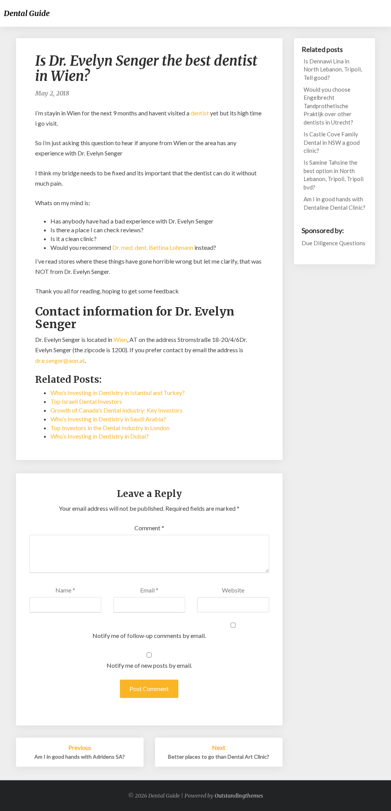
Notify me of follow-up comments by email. (149, 635)
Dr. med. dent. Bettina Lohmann (152, 247)
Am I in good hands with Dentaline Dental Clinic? (334, 203)
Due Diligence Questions (333, 243)
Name (65, 590)
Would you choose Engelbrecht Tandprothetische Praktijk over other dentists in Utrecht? (328, 106)
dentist (200, 113)
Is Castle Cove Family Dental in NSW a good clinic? (332, 142)
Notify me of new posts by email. (149, 665)
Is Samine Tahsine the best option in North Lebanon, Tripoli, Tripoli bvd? (334, 174)
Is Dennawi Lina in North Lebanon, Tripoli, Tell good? (333, 69)
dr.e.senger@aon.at (60, 360)
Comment (149, 527)
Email (149, 590)
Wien (120, 339)
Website (233, 590)
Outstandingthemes (239, 795)
